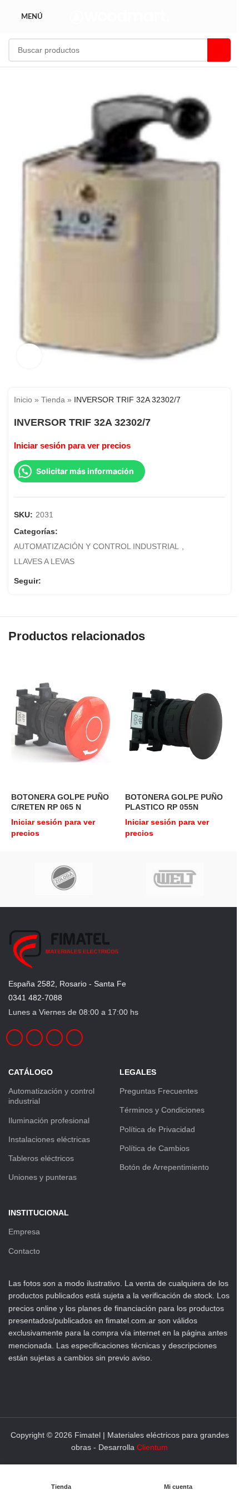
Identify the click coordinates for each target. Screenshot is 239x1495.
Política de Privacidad (157, 1129)
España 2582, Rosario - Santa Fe (67, 983)
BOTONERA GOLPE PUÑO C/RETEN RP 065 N (60, 802)
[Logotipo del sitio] (120, 16)
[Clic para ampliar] (29, 355)
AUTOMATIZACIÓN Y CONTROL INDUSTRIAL (96, 546)
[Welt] (175, 879)
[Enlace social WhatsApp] (87, 581)
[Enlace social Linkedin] (74, 581)
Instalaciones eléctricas (49, 1139)
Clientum (152, 1447)
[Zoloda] (64, 879)
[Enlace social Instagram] (61, 581)
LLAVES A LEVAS (44, 561)
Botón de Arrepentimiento (164, 1167)
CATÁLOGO (30, 1072)
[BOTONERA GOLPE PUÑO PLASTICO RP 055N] (176, 722)
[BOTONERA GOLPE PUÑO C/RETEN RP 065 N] (62, 722)
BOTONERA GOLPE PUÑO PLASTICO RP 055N (174, 802)
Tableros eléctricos (41, 1158)
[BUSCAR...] (219, 50)
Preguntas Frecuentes (159, 1091)
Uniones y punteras (42, 1177)
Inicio (23, 399)
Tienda (53, 399)
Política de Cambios (155, 1148)
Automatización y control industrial (51, 1096)
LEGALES (138, 1072)
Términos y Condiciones (162, 1109)
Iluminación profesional (48, 1120)
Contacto (24, 1251)
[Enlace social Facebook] (47, 581)
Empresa (24, 1231)
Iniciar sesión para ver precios (72, 445)
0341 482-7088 (35, 997)
